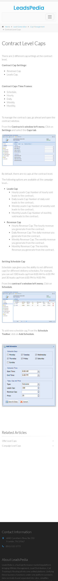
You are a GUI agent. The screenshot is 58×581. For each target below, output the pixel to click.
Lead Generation (20, 26)
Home (7, 26)
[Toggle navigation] (49, 17)
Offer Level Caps (9, 441)
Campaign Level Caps (11, 446)
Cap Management (37, 26)
